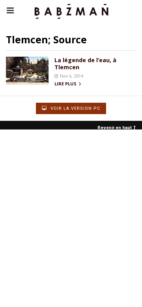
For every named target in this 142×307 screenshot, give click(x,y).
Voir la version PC (74, 108)
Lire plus (66, 84)
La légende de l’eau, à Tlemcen (85, 63)
